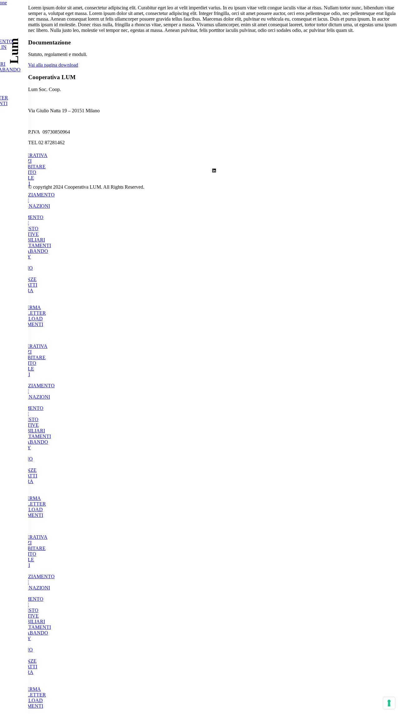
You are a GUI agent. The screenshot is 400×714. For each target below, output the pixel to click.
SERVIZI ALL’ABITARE (29, 163)
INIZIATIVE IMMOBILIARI (28, 237)
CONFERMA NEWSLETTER (29, 310)
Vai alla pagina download (53, 65)
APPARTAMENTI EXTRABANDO (31, 248)
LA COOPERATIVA (30, 152)
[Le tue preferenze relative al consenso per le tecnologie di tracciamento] (389, 703)
